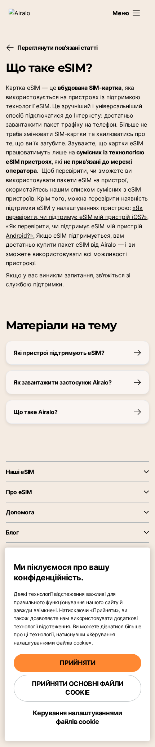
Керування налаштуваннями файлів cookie (77, 717)
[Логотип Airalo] (24, 13)
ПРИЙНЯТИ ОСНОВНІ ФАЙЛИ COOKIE (77, 688)
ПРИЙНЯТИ (77, 663)
